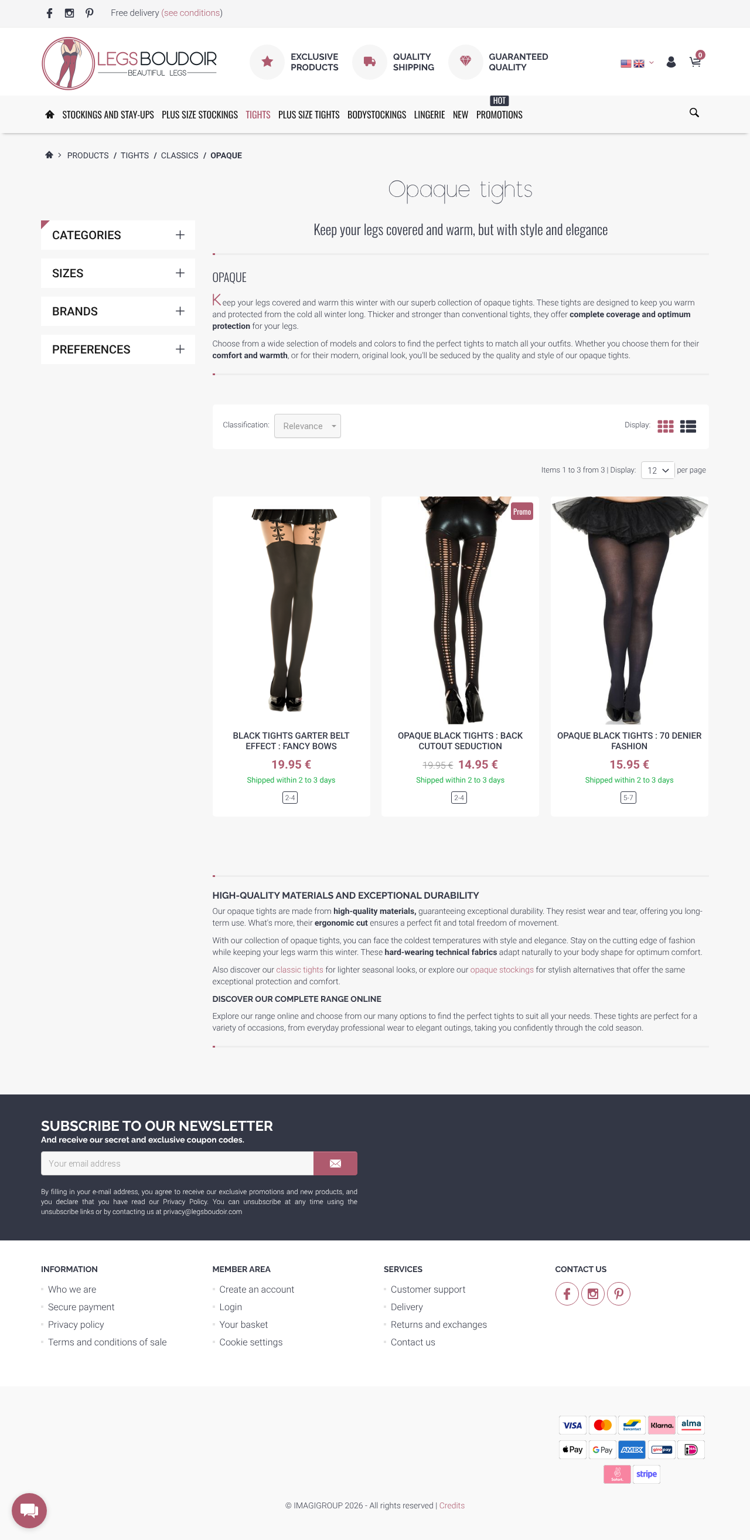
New (461, 114)
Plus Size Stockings (200, 114)
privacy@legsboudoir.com (203, 1212)
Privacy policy (76, 1324)
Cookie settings (251, 1342)
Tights (258, 114)
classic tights (299, 970)
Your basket (244, 1324)
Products (88, 156)
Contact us (413, 1342)
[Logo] (129, 63)
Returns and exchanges (439, 1324)
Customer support (428, 1289)
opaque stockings (502, 970)
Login (231, 1307)
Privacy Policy (185, 1202)
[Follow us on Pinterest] (89, 13)
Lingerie (429, 114)
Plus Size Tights (308, 114)
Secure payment (81, 1307)
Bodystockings (376, 114)
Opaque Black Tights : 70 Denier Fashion (629, 741)
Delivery (407, 1307)
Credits (452, 1506)
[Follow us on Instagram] (69, 13)
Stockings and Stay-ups (108, 114)
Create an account (257, 1289)
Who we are (72, 1289)
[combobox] (307, 426)
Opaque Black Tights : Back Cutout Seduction (460, 741)
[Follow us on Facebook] (49, 13)
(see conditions (190, 13)
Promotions (499, 108)
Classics (180, 156)
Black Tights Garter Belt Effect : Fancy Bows (291, 741)
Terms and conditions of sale (107, 1342)
